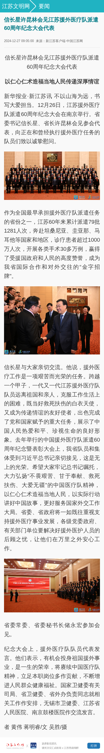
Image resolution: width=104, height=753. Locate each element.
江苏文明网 (16, 6)
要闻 (44, 6)
